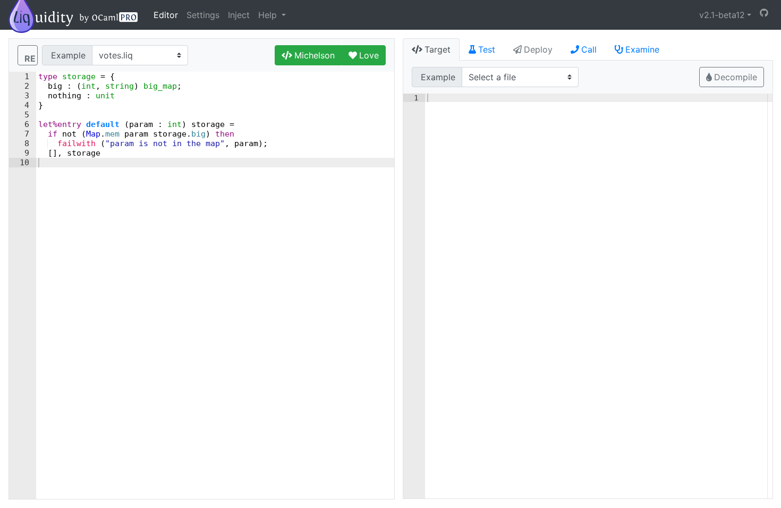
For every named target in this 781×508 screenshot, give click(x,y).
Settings (202, 15)
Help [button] (268, 15)
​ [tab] (438, 49)
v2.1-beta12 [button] (722, 15)
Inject (239, 15)
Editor (166, 15)
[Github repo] (763, 12)
